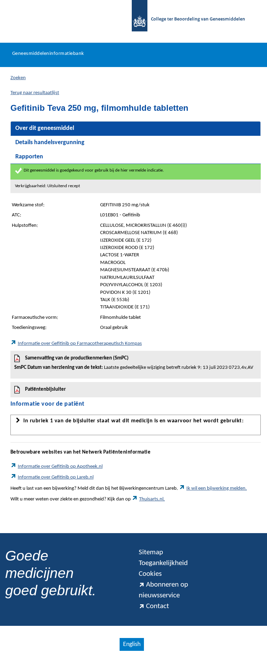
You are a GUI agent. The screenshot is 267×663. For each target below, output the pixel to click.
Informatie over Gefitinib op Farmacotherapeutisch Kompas (80, 343)
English (131, 644)
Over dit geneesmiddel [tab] (44, 128)
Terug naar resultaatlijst (34, 93)
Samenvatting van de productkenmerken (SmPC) (133, 363)
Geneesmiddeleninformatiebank (48, 53)
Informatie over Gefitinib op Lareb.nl (56, 477)
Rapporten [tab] (29, 157)
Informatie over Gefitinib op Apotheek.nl (60, 466)
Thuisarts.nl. (152, 499)
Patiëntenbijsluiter (45, 389)
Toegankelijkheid (163, 563)
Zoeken (18, 78)
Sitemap (151, 552)
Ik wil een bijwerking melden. (216, 488)
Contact (157, 606)
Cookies (150, 574)
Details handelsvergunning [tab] (49, 142)
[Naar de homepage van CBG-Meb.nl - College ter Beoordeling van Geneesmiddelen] (136, 19)
